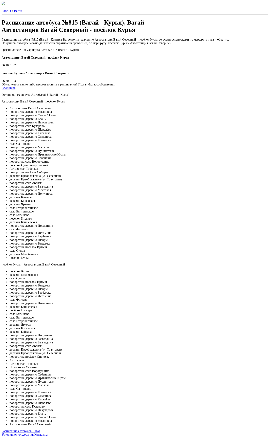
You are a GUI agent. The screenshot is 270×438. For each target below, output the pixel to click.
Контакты (41, 434)
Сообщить (8, 88)
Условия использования (18, 434)
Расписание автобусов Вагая (21, 431)
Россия (6, 10)
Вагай (18, 10)
